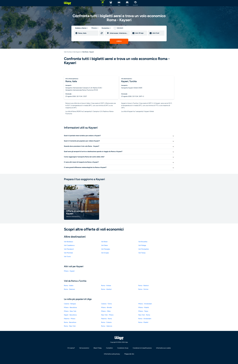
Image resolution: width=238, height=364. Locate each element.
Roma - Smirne (143, 289)
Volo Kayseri (76, 52)
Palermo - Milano (69, 318)
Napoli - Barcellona (70, 315)
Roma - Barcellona (70, 322)
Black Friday (98, 348)
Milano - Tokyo (143, 311)
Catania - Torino (106, 304)
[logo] (67, 3)
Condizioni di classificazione (142, 348)
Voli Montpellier (143, 249)
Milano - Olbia (105, 311)
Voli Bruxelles (142, 242)
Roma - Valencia (106, 326)
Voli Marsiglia (105, 249)
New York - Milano (107, 315)
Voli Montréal (68, 253)
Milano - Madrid (143, 307)
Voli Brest (104, 242)
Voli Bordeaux (68, 242)
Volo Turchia (67, 52)
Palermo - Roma (106, 318)
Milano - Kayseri (69, 271)
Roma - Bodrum (143, 285)
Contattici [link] (109, 348)
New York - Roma (144, 315)
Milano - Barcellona (70, 307)
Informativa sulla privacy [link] (112, 354)
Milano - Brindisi (106, 307)
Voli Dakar (104, 245)
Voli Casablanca (69, 245)
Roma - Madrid (143, 322)
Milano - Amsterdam (145, 304)
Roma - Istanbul (106, 289)
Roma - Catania (106, 322)
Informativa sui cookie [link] (163, 348)
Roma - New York (70, 326)
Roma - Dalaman (69, 289)
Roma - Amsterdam (144, 318)
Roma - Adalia (68, 285)
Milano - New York (70, 311)
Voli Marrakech (69, 249)
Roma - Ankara (106, 285)
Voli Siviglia (105, 253)
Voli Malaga (142, 245)
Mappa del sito (129, 354)
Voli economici (84, 348)
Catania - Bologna (70, 304)
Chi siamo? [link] (71, 348)
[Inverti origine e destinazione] (101, 33)
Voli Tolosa (141, 253)
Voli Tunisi (67, 256)
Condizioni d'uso (122, 348)
